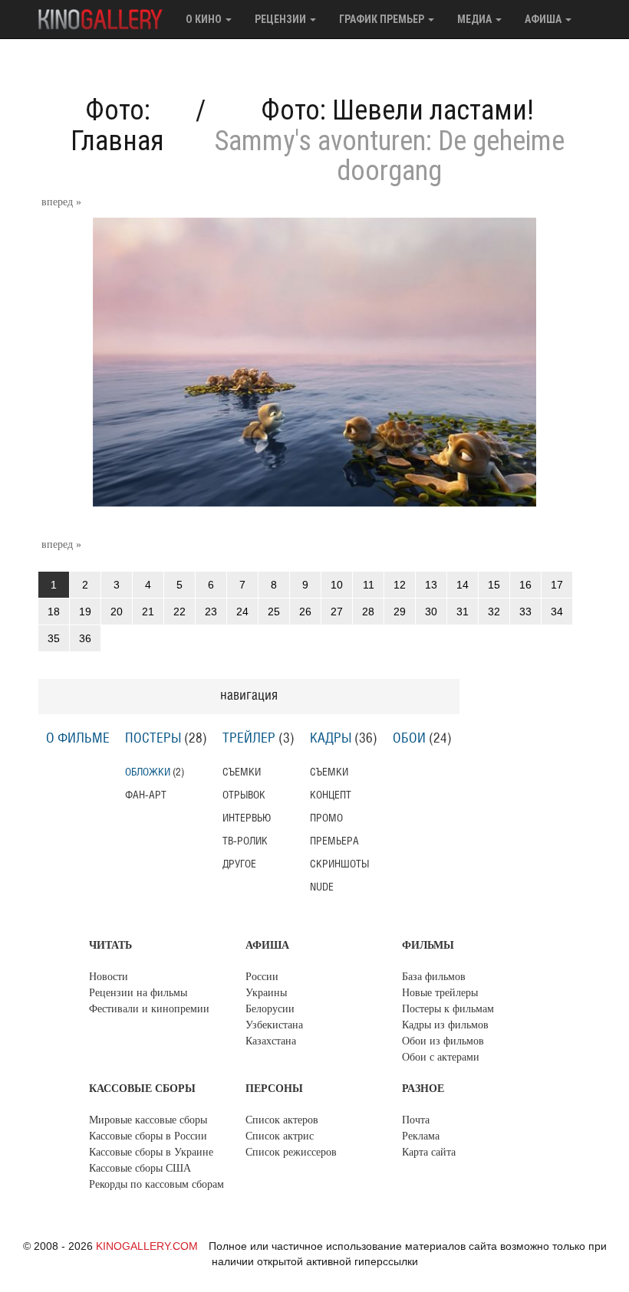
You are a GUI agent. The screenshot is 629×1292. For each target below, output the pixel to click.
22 (179, 611)
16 (525, 585)
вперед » (61, 202)
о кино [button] (205, 19)
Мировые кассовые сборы (148, 1120)
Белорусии (270, 1009)
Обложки (147, 772)
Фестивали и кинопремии (149, 1009)
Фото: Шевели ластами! (397, 110)
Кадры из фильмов (445, 1025)
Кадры (330, 739)
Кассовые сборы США (140, 1168)
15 (494, 585)
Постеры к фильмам (448, 1009)
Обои (409, 739)
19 (85, 611)
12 (400, 585)
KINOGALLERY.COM (147, 1246)
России (261, 976)
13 (431, 585)
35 (54, 638)
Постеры (153, 739)
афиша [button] (544, 19)
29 (400, 611)
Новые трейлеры (440, 993)
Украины (266, 993)
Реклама (421, 1136)
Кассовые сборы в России (148, 1136)
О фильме (78, 739)
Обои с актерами (440, 1057)
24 (242, 611)
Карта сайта (429, 1152)
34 (557, 611)
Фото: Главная (117, 125)
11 (368, 585)
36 (85, 638)
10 (337, 585)
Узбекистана (274, 1025)
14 (462, 585)
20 (116, 611)
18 (54, 611)
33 (525, 611)
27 (337, 611)
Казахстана (270, 1041)
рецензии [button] (281, 19)
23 (211, 611)
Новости (108, 976)
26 (305, 611)
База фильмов (434, 976)
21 (148, 611)
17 (557, 585)
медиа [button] (475, 19)
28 (368, 611)
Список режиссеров (291, 1152)
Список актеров (281, 1120)
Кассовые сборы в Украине (151, 1152)
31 (462, 611)
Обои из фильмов (443, 1041)
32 (494, 611)
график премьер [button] (382, 19)
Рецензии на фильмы (138, 993)
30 (431, 611)
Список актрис (279, 1136)
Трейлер (248, 739)
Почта (416, 1120)
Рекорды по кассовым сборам (156, 1184)
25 (274, 611)
